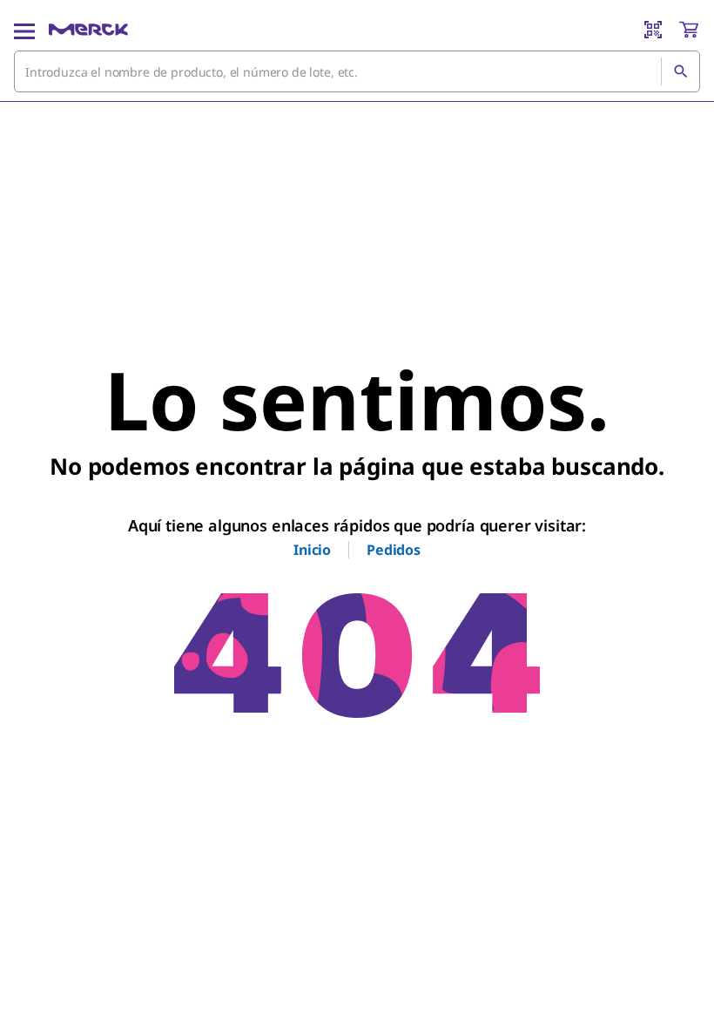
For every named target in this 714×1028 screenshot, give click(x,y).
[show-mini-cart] (688, 29)
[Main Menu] (24, 29)
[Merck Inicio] (88, 29)
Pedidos (394, 549)
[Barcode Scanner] (653, 29)
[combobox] (357, 71)
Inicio (312, 549)
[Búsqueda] (680, 71)
